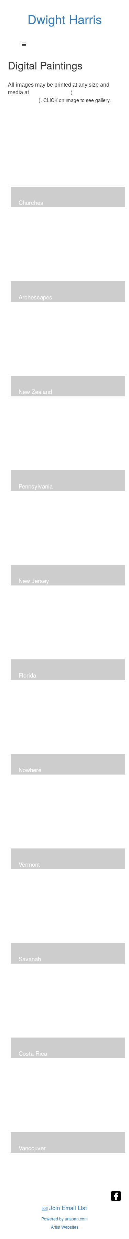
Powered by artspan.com (64, 1218)
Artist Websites (64, 1227)
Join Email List (68, 1207)
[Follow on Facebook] (115, 1199)
